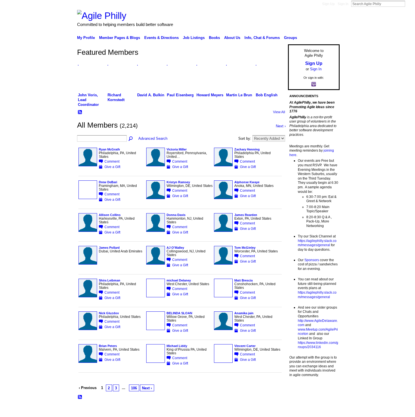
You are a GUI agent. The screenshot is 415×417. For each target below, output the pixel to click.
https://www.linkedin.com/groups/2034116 (318, 345)
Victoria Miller (177, 149)
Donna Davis (176, 215)
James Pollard (109, 247)
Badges (275, 410)
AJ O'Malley (175, 247)
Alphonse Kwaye (246, 182)
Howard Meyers (209, 95)
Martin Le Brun (239, 95)
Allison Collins (110, 215)
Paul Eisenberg (180, 95)
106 (134, 388)
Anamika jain (244, 313)
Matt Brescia (243, 280)
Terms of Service (327, 410)
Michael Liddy (177, 346)
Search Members (131, 138)
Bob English (267, 95)
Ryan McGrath (109, 149)
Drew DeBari (108, 182)
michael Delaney (179, 280)
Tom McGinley (244, 247)
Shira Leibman (109, 280)
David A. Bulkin (150, 95)
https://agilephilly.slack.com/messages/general (317, 243)
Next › (147, 388)
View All (279, 112)
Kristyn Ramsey (178, 182)
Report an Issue (298, 410)
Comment (111, 161)
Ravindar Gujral (119, 410)
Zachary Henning (247, 149)
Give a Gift (112, 167)
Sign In (343, 4)
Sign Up (328, 4)
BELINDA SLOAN (179, 313)
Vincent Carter (244, 346)
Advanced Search (152, 138)
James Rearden (245, 215)
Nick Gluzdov (109, 313)
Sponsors (311, 260)
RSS (80, 112)
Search (409, 3)
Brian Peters (108, 346)
